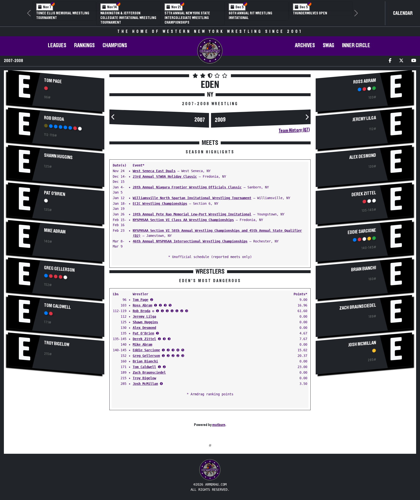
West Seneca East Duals (154, 171)
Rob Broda (54, 118)
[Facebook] (390, 61)
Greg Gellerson (59, 269)
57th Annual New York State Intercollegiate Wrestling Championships (187, 17)
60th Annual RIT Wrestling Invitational (250, 15)
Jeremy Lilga (144, 316)
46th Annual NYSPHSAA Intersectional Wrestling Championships (190, 241)
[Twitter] (401, 61)
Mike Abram (55, 231)
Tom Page (53, 81)
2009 (220, 120)
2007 (199, 120)
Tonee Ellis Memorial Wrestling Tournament (62, 15)
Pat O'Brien (54, 193)
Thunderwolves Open (310, 13)
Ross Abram (142, 305)
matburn (218, 425)
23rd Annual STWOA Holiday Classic (165, 176)
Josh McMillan (145, 384)
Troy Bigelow (56, 343)
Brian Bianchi (145, 361)
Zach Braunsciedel (149, 372)
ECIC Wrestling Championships (160, 203)
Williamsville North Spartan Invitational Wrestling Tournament (192, 198)
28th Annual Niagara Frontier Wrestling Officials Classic (187, 187)
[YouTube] (413, 61)
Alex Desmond (144, 328)
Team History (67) (294, 130)
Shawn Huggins (58, 156)
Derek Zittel (144, 339)
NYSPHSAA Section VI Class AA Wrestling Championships (183, 220)
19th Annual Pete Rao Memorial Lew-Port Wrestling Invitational (192, 214)
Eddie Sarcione (146, 350)
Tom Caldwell (57, 306)
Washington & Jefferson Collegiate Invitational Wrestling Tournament (128, 17)
